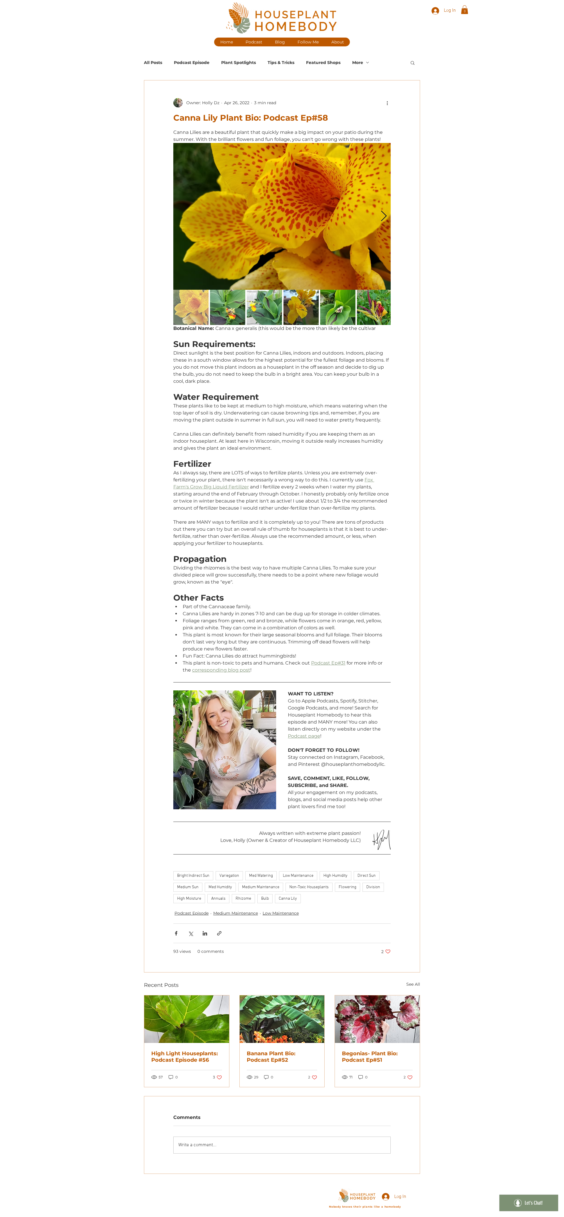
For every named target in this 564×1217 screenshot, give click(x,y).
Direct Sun (366, 875)
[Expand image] (282, 216)
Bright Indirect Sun (193, 875)
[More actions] (387, 102)
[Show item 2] (227, 307)
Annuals (218, 898)
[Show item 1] (191, 307)
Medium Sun (188, 887)
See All (413, 984)
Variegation (229, 875)
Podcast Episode (191, 62)
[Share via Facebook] (176, 933)
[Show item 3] (264, 307)
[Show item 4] (301, 307)
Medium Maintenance (260, 887)
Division (373, 887)
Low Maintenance (298, 875)
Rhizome (243, 898)
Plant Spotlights (238, 62)
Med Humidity (220, 887)
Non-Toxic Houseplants (309, 887)
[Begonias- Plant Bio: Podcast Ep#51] (377, 1019)
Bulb (265, 898)
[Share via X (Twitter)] (190, 933)
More (357, 62)
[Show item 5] (337, 307)
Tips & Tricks (281, 62)
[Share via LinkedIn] (205, 933)
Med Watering (261, 875)
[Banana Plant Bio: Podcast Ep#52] (282, 1019)
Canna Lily (288, 898)
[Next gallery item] (383, 216)
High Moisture (189, 898)
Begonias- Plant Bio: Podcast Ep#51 (370, 1056)
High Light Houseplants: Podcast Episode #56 (184, 1056)
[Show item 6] (374, 307)
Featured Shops (323, 62)
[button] (464, 9)
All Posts (153, 62)
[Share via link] (219, 933)
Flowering (347, 887)
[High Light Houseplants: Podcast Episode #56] (186, 1019)
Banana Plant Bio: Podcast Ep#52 (271, 1056)
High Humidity (335, 875)
